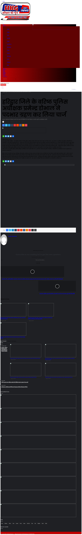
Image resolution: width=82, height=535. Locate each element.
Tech (35, 523)
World (46, 523)
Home (4, 91)
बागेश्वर (8, 59)
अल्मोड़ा (8, 32)
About (2, 523)
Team (32, 523)
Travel (43, 523)
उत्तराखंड (4, 25)
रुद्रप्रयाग (8, 62)
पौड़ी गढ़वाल (9, 56)
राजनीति (4, 73)
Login (4, 75)
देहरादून (8, 29)
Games (24, 523)
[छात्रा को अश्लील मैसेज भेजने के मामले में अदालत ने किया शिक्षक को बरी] (38, 442)
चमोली (8, 35)
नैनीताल (8, 50)
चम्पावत (8, 41)
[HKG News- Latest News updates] (15, 21)
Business (6, 523)
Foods (21, 523)
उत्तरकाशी (8, 38)
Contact (5, 76)
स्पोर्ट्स (4, 74)
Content (17, 523)
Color (13, 523)
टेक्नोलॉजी (4, 69)
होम (3, 24)
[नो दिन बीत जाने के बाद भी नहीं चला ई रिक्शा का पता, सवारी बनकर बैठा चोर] (38, 455)
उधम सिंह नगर (9, 44)
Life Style (28, 523)
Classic (10, 523)
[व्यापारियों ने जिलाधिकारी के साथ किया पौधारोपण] (38, 496)
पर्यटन (4, 71)
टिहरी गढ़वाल (9, 47)
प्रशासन (4, 72)
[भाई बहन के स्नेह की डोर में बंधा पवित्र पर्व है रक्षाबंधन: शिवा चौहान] (38, 483)
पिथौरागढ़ (8, 53)
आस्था (4, 68)
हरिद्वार (8, 65)
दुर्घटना (4, 70)
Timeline (39, 523)
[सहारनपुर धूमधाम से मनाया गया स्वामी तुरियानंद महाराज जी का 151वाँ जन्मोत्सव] (38, 510)
